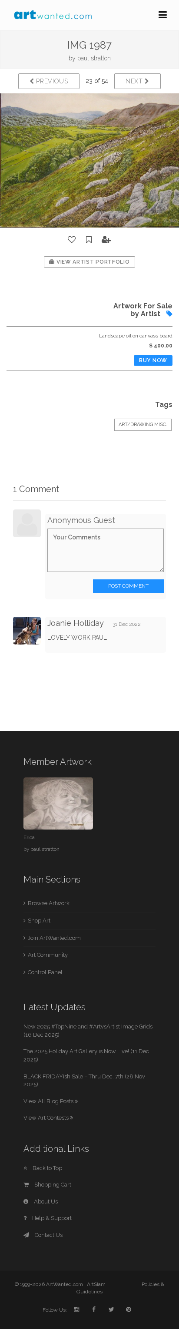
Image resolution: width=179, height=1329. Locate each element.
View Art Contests (46, 1117)
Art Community (48, 955)
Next (135, 81)
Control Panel (45, 972)
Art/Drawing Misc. (143, 424)
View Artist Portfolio (92, 262)
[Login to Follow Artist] (106, 240)
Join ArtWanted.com (54, 938)
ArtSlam (96, 1284)
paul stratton (94, 58)
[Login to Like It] (72, 240)
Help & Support (51, 1218)
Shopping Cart (52, 1184)
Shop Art (39, 920)
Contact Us (48, 1235)
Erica (29, 837)
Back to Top (46, 1168)
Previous (51, 81)
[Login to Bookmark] (89, 240)
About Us (45, 1201)
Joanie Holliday (75, 623)
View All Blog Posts (49, 1101)
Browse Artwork (49, 903)
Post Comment (128, 586)
